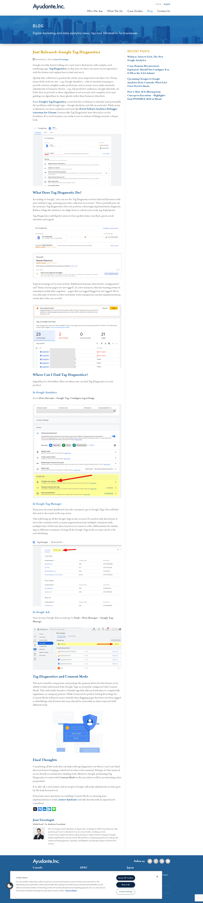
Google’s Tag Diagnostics (52, 102)
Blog (150, 11)
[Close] (157, 876)
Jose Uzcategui (61, 59)
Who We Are (95, 11)
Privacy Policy (71, 890)
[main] (78, 451)
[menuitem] (95, 11)
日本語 (158, 4)
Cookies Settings (125, 891)
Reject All (126, 885)
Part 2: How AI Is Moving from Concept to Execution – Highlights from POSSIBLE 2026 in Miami (146, 95)
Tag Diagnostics (57, 68)
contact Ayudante (67, 799)
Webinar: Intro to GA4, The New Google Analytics (145, 58)
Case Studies (135, 11)
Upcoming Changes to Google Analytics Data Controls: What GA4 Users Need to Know (147, 82)
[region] (86, 885)
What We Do (115, 11)
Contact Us (163, 11)
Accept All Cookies (125, 878)
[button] (9, 886)
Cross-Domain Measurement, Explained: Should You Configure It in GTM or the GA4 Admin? (148, 69)
